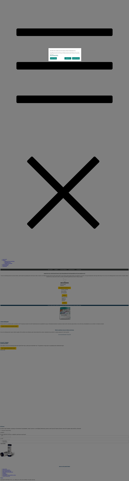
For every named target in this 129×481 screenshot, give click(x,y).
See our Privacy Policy (54, 55)
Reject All (68, 58)
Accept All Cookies (76, 58)
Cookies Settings (53, 58)
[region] (64, 54)
